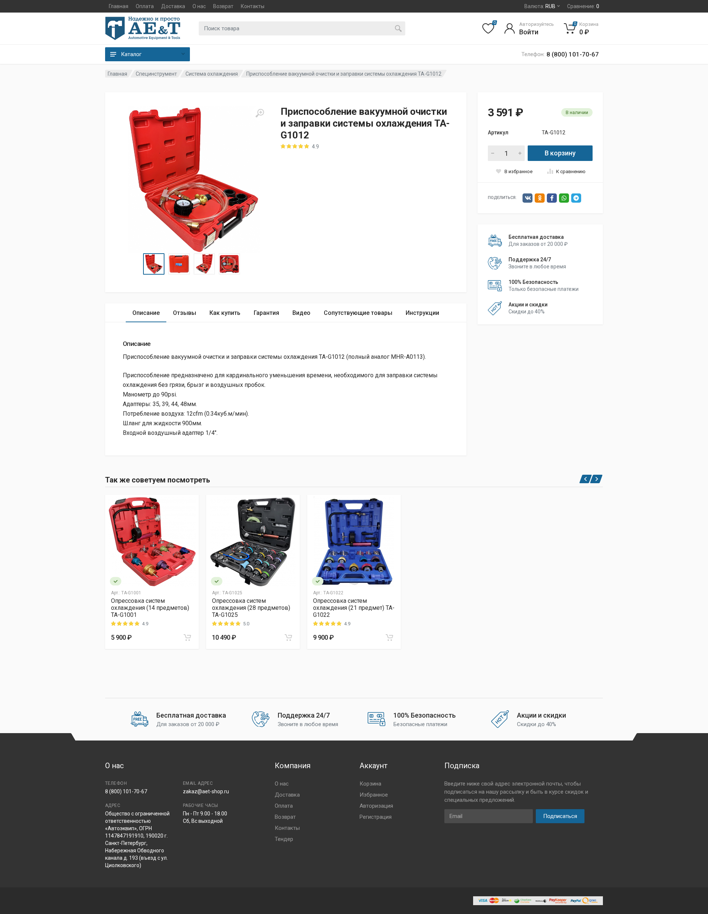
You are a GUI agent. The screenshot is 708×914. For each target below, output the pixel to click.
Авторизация (376, 806)
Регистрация (376, 817)
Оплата (145, 6)
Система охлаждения (211, 74)
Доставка (173, 6)
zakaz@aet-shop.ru (206, 791)
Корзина (370, 783)
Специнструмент (156, 74)
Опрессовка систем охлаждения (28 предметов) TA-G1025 (251, 607)
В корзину (560, 153)
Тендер (284, 839)
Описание (146, 312)
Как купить (224, 312)
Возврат (223, 6)
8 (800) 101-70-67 (126, 791)
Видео (301, 312)
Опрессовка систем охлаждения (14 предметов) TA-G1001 (150, 607)
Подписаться (560, 816)
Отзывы (184, 312)
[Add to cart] (187, 637)
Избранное (374, 794)
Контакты (252, 6)
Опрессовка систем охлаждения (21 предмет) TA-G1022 (354, 607)
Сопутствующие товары (358, 312)
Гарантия (266, 312)
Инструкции (422, 312)
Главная (118, 6)
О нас (199, 6)
